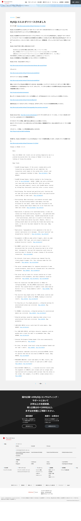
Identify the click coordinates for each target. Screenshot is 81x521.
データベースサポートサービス (24, 470)
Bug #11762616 (36, 234)
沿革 (49, 475)
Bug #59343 (25, 299)
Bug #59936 (26, 278)
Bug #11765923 (41, 313)
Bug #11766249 (31, 207)
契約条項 (22, 485)
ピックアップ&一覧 (7, 470)
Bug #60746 (25, 262)
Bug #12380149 (38, 195)
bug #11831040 (25, 181)
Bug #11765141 (24, 327)
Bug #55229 (45, 234)
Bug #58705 (42, 319)
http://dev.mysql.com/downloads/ (29, 115)
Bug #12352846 (28, 254)
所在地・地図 (51, 473)
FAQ (77, 467)
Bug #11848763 (35, 270)
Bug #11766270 (33, 299)
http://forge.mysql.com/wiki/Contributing (20, 131)
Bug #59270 (42, 305)
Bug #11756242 (27, 363)
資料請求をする (29, 426)
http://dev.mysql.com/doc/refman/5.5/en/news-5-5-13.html (31, 26)
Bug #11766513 (43, 173)
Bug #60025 (26, 270)
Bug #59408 (46, 288)
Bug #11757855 (40, 347)
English (68, 485)
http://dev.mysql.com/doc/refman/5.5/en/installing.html (23, 100)
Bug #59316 (40, 207)
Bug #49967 (31, 347)
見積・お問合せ (75, 2)
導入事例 (40, 2)
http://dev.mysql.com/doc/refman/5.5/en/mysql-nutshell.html (24, 73)
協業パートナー (52, 477)
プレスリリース (39, 471)
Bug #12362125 (38, 242)
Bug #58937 (33, 313)
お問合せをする (51, 426)
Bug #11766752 (34, 278)
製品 (26, 2)
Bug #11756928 (24, 355)
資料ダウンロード (47, 2)
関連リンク (30, 485)
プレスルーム (55, 2)
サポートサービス (32, 2)
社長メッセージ (52, 470)
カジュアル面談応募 (65, 470)
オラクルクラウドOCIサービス (24, 471)
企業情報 (61, 2)
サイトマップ (61, 485)
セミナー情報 (39, 470)
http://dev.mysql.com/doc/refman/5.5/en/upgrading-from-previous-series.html (29, 107)
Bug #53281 (31, 341)
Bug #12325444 (34, 262)
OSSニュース (9, 5)
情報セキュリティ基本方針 (50, 485)
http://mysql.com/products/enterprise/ (19, 92)
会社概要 (50, 471)
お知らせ (38, 473)
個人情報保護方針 (39, 485)
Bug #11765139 (24, 335)
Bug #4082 (19, 376)
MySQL (14, 5)
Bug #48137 (19, 363)
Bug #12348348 (44, 278)
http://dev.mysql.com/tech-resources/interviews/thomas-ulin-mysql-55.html (28, 65)
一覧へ (40, 383)
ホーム (4, 5)
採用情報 (67, 2)
